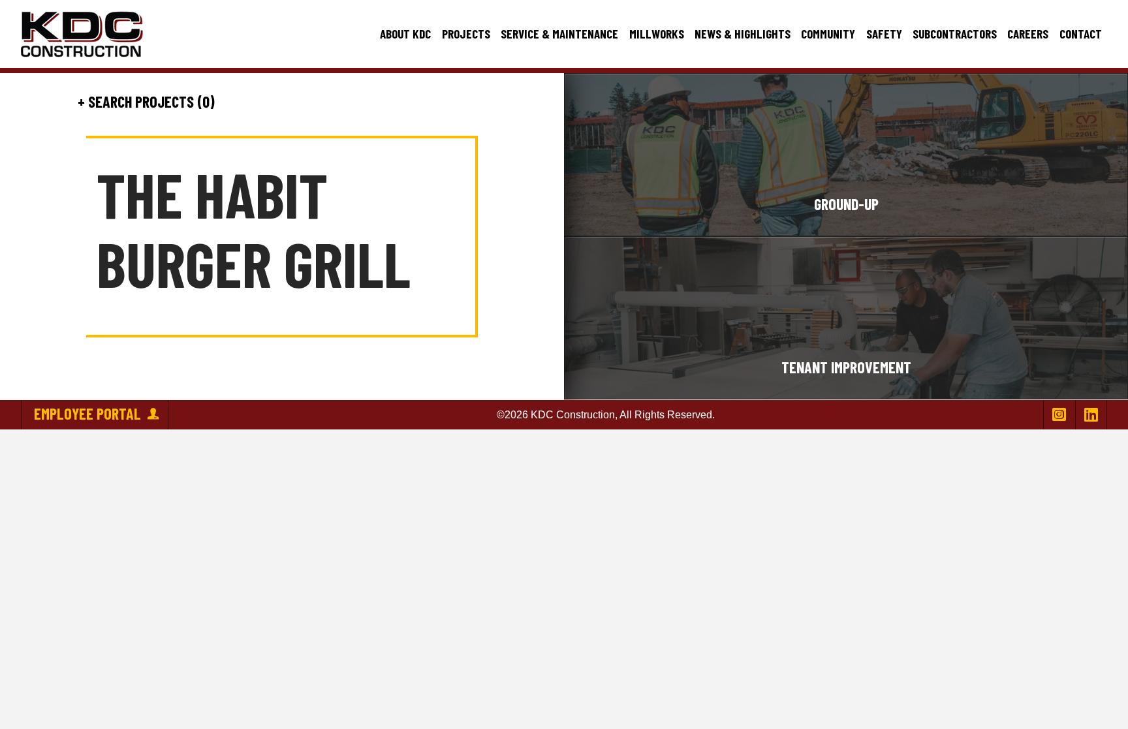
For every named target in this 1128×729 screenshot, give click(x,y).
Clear (277, 102)
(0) (204, 102)
